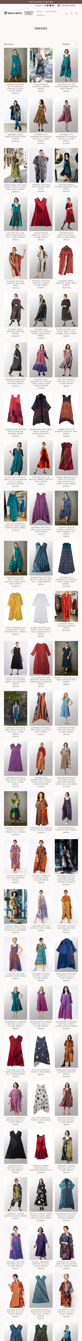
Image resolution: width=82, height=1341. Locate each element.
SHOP (40, 11)
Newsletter (39, 5)
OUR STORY (51, 11)
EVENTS (41, 15)
